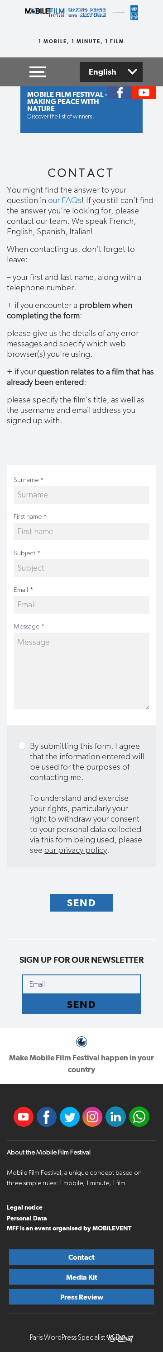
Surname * (29, 480)
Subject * (27, 553)
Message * (29, 626)
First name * (30, 516)
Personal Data (27, 1218)
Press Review (81, 1297)
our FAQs (65, 200)
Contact (81, 1257)
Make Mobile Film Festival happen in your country (81, 1063)
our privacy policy (75, 850)
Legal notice (25, 1207)
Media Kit (81, 1277)
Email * (24, 589)
